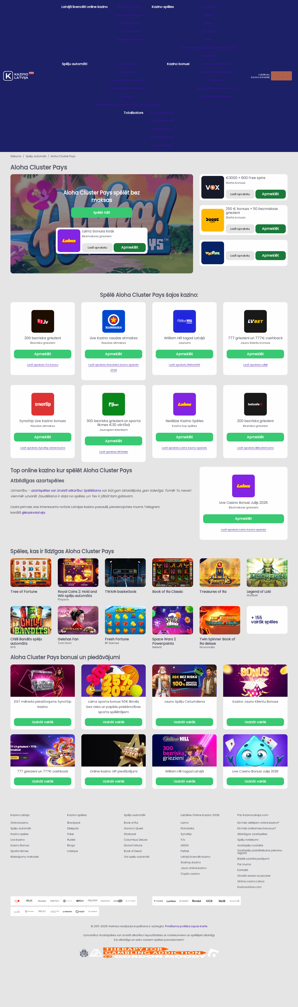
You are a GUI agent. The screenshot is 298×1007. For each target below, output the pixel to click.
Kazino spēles (19, 834)
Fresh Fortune (117, 639)
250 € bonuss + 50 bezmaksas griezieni (252, 210)
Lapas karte (199, 926)
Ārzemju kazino (191, 862)
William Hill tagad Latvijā (184, 338)
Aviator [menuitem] (127, 96)
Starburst (130, 834)
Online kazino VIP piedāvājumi (113, 771)
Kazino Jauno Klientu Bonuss (255, 701)
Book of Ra (131, 823)
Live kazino (17, 840)
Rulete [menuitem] (208, 15)
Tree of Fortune (23, 591)
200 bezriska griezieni (42, 338)
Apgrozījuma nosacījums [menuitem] (216, 88)
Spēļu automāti (36, 156)
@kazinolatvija (33, 512)
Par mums (244, 864)
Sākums (15, 156)
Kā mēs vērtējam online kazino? (258, 823)
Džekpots (73, 828)
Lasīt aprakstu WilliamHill (184, 364)
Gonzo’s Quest (133, 828)
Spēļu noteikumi (248, 840)
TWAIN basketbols (120, 591)
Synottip (186, 834)
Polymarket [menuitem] (162, 145)
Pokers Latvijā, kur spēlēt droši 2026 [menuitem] (209, 47)
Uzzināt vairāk (42, 722)
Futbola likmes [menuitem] (162, 112)
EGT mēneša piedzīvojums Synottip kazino (42, 704)
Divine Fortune (133, 845)
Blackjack (73, 823)
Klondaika (187, 828)
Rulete (71, 840)
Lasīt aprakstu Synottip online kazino (42, 448)
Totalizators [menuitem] (133, 112)
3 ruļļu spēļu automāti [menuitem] (127, 80)
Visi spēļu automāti (136, 857)
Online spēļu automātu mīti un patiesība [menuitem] (127, 104)
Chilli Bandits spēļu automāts (26, 641)
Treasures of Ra (213, 591)
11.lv (183, 840)
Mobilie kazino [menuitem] (130, 23)
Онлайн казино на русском (253, 876)
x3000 (185, 845)
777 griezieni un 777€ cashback (255, 338)
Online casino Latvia (250, 881)
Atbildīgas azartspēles (252, 834)
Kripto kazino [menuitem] (129, 31)
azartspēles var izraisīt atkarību (56, 490)
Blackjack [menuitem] (208, 31)
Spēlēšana (92, 490)
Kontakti (242, 870)
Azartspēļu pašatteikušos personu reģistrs (259, 852)
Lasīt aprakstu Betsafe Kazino (255, 448)
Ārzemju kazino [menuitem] (130, 6)
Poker (70, 834)
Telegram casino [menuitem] (129, 39)
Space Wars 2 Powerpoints (164, 641)
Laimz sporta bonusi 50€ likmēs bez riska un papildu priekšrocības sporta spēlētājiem (113, 706)
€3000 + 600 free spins (245, 177)
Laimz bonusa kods (98, 231)
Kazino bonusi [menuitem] (178, 63)
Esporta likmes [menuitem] (162, 120)
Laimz (184, 823)
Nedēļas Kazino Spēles (185, 420)
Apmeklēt (129, 247)
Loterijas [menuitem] (209, 55)
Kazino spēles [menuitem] (163, 6)
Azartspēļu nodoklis (250, 845)
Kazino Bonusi (19, 845)
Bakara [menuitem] (209, 23)
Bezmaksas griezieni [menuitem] (216, 72)
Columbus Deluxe (136, 840)
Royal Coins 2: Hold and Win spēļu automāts (77, 593)
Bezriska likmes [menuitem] (162, 137)
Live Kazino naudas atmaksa (113, 338)
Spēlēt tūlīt (101, 212)
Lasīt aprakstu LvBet (255, 364)
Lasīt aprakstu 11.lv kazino (42, 364)
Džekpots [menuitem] (216, 80)
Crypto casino (190, 874)
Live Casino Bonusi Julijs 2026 (243, 502)
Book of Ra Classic (167, 591)
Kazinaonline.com (249, 887)
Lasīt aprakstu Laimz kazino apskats (184, 448)
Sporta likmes (19, 851)
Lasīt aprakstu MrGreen (113, 451)
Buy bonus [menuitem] (127, 63)
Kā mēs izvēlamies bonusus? (256, 828)
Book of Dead (133, 851)
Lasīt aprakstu (97, 247)
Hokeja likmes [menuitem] (162, 129)
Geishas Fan (68, 639)
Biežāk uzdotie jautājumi (253, 858)
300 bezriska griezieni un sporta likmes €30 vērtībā (113, 422)
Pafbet (185, 851)
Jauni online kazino (193, 868)
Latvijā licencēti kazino (195, 857)
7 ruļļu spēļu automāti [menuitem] (127, 88)
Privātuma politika (177, 926)
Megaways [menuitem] (127, 72)
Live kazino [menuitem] (208, 6)
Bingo (71, 845)
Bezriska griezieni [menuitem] (216, 63)
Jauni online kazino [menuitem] (130, 15)
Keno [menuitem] (209, 39)
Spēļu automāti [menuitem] (74, 63)
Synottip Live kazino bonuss (42, 420)
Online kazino (19, 823)
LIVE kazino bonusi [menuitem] (216, 96)
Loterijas (72, 851)
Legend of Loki (259, 591)
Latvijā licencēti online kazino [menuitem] (85, 6)
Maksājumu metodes (24, 857)
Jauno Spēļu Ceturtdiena (184, 701)
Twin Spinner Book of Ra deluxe (217, 641)
